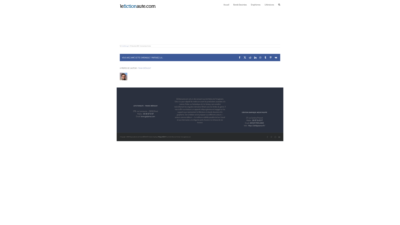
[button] (279, 4)
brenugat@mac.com (148, 116)
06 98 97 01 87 (148, 114)
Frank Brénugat (125, 46)
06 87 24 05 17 (257, 120)
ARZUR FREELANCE (257, 123)
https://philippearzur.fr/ (256, 125)
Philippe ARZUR (161, 137)
